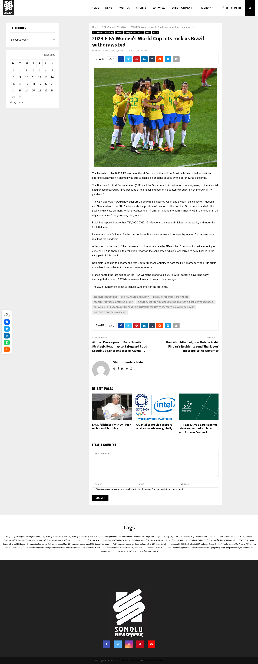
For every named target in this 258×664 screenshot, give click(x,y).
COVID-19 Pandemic (184, 537)
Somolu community (176, 548)
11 (33, 77)
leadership (191, 544)
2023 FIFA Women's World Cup (135, 297)
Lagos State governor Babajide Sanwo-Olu (136, 544)
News (108, 7)
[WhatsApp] (7, 342)
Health (141, 33)
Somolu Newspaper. (130, 660)
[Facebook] (224, 8)
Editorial (159, 7)
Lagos (24, 544)
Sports (141, 7)
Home (95, 7)
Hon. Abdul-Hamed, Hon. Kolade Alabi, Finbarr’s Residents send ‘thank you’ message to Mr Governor (192, 347)
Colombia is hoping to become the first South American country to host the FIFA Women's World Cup (144, 307)
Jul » (20, 102)
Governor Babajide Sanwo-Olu (32, 540)
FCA (241, 537)
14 (52, 77)
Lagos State (64, 544)
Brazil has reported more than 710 (170, 297)
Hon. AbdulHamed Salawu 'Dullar (192, 540)
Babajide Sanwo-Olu (141, 537)
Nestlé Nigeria (231, 544)
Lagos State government (83, 544)
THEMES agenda (123, 551)
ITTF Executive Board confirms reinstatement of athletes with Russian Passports (198, 428)
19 (39, 83)
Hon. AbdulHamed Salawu (162, 540)
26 (39, 90)
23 (20, 90)
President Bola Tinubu (64, 548)
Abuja (10, 537)
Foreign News (130, 33)
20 (45, 83)
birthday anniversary (162, 537)
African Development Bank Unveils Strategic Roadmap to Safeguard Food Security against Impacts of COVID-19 (119, 347)
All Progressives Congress (58, 537)
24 (26, 90)
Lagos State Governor (106, 544)
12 (39, 77)
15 (13, 83)
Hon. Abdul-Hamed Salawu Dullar (134, 540)
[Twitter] (228, 8)
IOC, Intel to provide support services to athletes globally (153, 426)
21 (52, 83)
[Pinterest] (236, 8)
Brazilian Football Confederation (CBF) (113, 302)
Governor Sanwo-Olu (57, 540)
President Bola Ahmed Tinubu (39, 548)
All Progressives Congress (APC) (87, 537)
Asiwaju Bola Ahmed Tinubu (117, 537)
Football (118, 33)
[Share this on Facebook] (7, 322)
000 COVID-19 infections (105, 297)
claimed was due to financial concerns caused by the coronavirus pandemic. (176, 302)
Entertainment (181, 7)
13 (45, 77)
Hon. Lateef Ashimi (218, 540)
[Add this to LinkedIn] (7, 335)
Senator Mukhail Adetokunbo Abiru (150, 548)
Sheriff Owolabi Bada (105, 50)
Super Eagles (219, 548)
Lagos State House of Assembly (170, 544)
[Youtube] (241, 8)
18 (33, 83)
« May (13, 102)
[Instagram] (232, 8)
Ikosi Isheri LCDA (237, 540)
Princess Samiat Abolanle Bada (119, 548)
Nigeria (244, 544)
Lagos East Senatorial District (43, 544)
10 (26, 77)
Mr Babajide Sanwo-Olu (210, 544)
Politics (124, 7)
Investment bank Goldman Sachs (110, 312)
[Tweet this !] (7, 329)
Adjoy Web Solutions (153, 660)
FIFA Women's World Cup (103, 33)
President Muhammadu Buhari (89, 548)
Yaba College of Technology (145, 551)
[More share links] (7, 349)
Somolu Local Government (199, 548)
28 (52, 90)
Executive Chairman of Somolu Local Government (215, 537)
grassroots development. (79, 540)
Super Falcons (235, 548)
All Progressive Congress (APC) (30, 537)
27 (45, 90)
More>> (206, 7)
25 (33, 90)
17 (26, 83)
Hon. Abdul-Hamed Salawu (105, 540)
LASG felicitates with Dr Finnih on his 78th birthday (111, 426)
